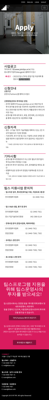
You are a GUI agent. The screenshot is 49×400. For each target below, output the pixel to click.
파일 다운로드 (25, 79)
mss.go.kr (20, 72)
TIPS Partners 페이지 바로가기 (24, 317)
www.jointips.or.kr (22, 69)
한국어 (23, 2)
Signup (43, 2)
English (30, 2)
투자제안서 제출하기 (24, 342)
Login (37, 2)
